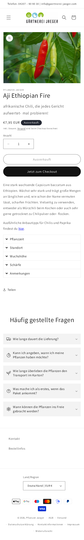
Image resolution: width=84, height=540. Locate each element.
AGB (51, 517)
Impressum (73, 524)
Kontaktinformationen (50, 524)
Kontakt (14, 439)
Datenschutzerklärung (21, 524)
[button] (8, 17)
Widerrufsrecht (44, 531)
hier (21, 228)
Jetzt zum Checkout (42, 172)
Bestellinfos (17, 448)
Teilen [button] (12, 290)
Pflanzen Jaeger (35, 517)
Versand (21, 128)
